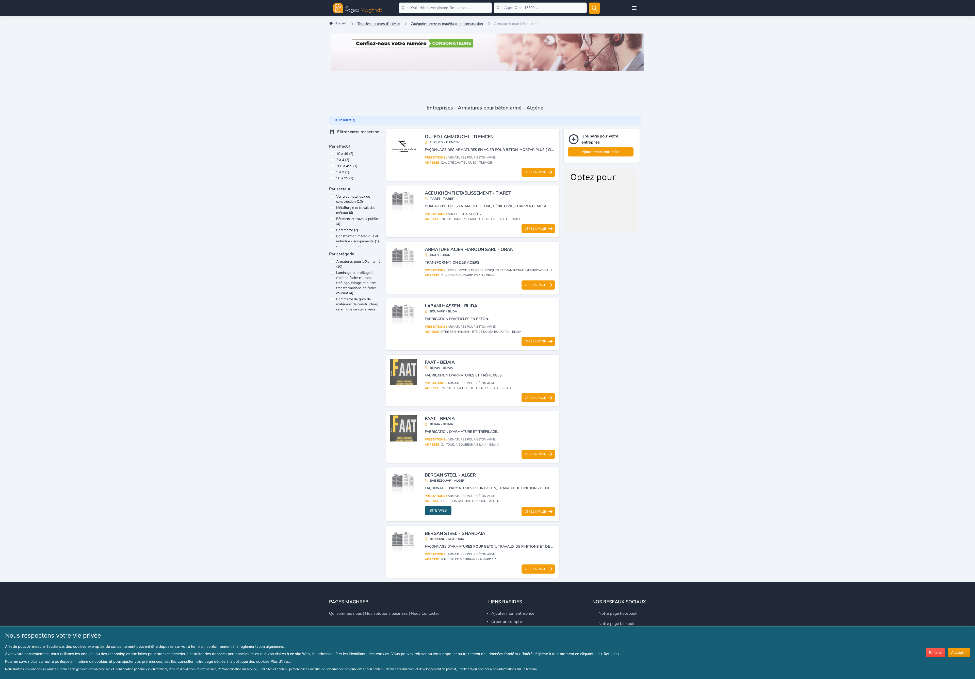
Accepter (959, 652)
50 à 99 (344, 178)
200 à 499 (346, 166)
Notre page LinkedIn (617, 623)
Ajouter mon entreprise (600, 151)
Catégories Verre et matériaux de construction (447, 23)
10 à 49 (344, 153)
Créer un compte (506, 621)
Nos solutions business (386, 613)
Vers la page (535, 172)
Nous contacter (425, 613)
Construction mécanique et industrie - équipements (357, 239)
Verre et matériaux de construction (353, 199)
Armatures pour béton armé (358, 264)
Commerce (347, 230)
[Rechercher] (594, 8)
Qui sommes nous (345, 613)
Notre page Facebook (617, 613)
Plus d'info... (281, 661)
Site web (438, 510)
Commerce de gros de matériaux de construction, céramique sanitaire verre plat (357, 307)
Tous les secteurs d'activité (379, 23)
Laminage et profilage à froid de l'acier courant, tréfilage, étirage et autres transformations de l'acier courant (356, 282)
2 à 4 (342, 159)
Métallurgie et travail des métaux (355, 210)
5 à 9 (342, 172)
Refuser (935, 652)
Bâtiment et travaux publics (357, 221)
